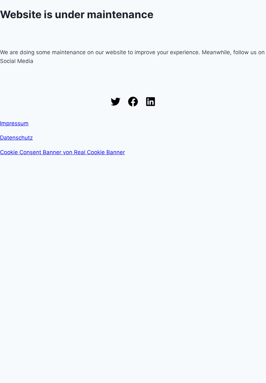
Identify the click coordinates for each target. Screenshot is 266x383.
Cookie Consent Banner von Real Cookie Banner (62, 152)
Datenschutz (16, 137)
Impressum (14, 123)
